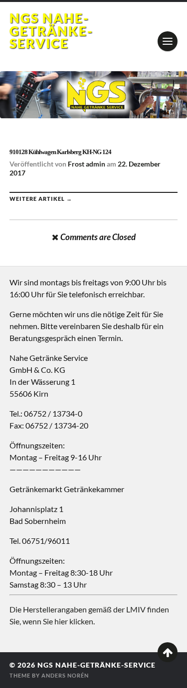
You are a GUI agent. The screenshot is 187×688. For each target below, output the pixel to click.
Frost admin (86, 164)
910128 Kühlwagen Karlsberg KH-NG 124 (60, 152)
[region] (93, 95)
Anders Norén (65, 675)
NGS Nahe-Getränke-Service (51, 30)
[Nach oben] (168, 652)
